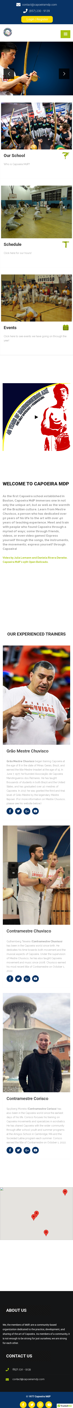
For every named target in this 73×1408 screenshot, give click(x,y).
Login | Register (37, 19)
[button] (65, 1192)
